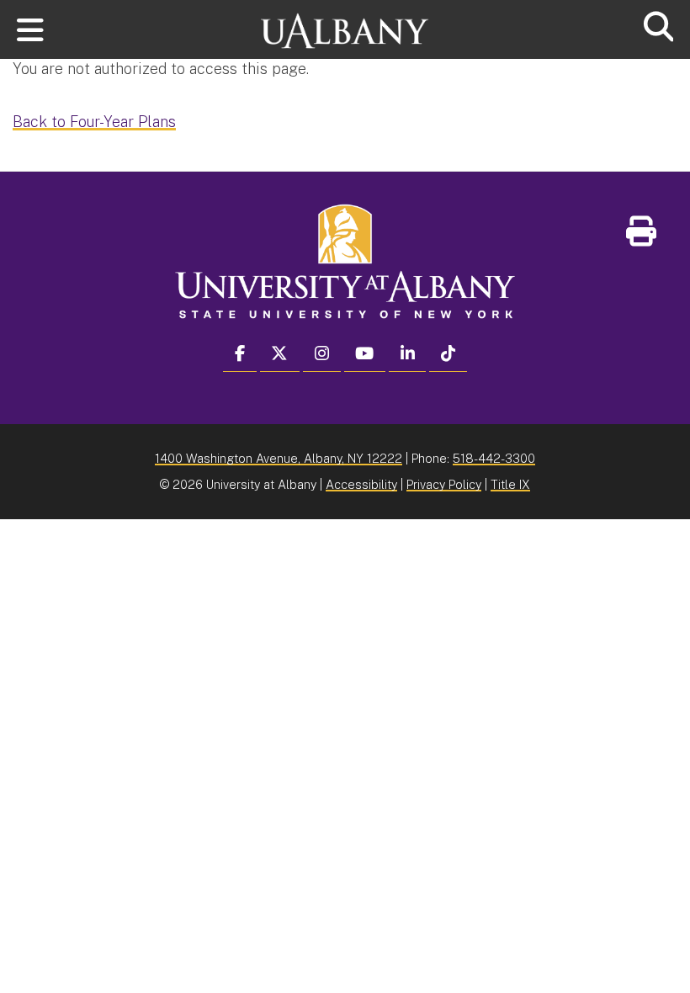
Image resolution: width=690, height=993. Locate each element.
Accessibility (361, 484)
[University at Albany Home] (345, 23)
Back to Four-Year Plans (94, 121)
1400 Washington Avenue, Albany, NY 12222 (278, 458)
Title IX (510, 484)
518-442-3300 (494, 458)
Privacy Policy (443, 484)
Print (673, 237)
